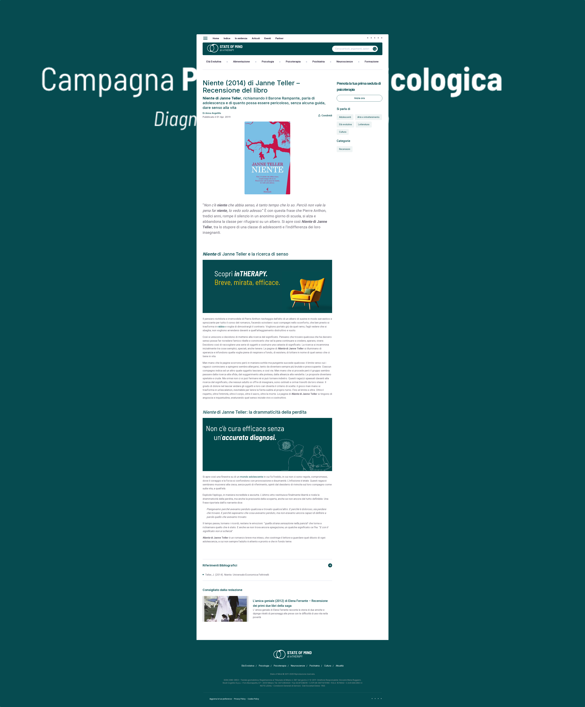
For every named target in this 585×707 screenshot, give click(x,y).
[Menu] (205, 38)
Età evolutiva (345, 124)
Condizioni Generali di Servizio (287, 686)
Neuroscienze (345, 61)
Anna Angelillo (213, 113)
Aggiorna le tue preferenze (220, 699)
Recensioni (344, 149)
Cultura (342, 132)
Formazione (372, 61)
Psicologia (268, 61)
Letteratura (363, 124)
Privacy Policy (240, 699)
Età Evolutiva (213, 61)
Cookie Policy (253, 699)
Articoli (256, 38)
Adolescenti (345, 117)
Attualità (340, 665)
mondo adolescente (251, 476)
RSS (323, 686)
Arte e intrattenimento (368, 117)
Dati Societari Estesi (311, 686)
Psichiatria (318, 61)
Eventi (267, 38)
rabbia (221, 326)
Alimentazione (241, 61)
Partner (279, 38)
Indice (227, 38)
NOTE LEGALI (266, 686)
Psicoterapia (293, 61)
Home (216, 38)
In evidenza (241, 38)
